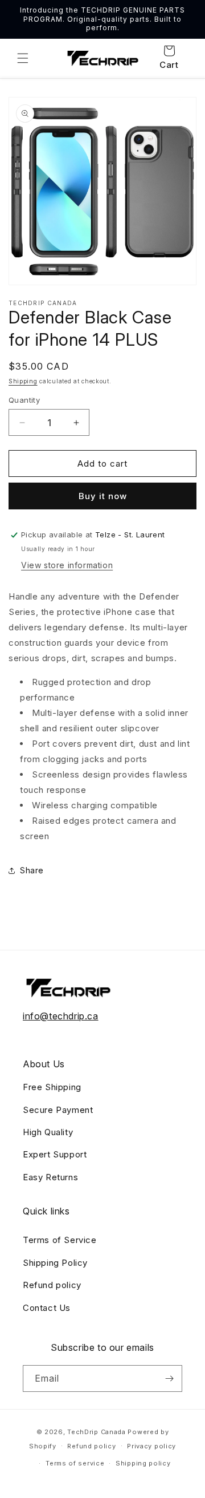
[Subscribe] (169, 1378)
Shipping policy (143, 1463)
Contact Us (47, 1307)
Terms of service (75, 1463)
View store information (67, 565)
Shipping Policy (55, 1262)
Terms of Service (60, 1239)
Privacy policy (151, 1446)
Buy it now (103, 496)
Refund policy (52, 1285)
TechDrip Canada (96, 1432)
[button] (22, 58)
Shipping (23, 381)
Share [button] (32, 870)
